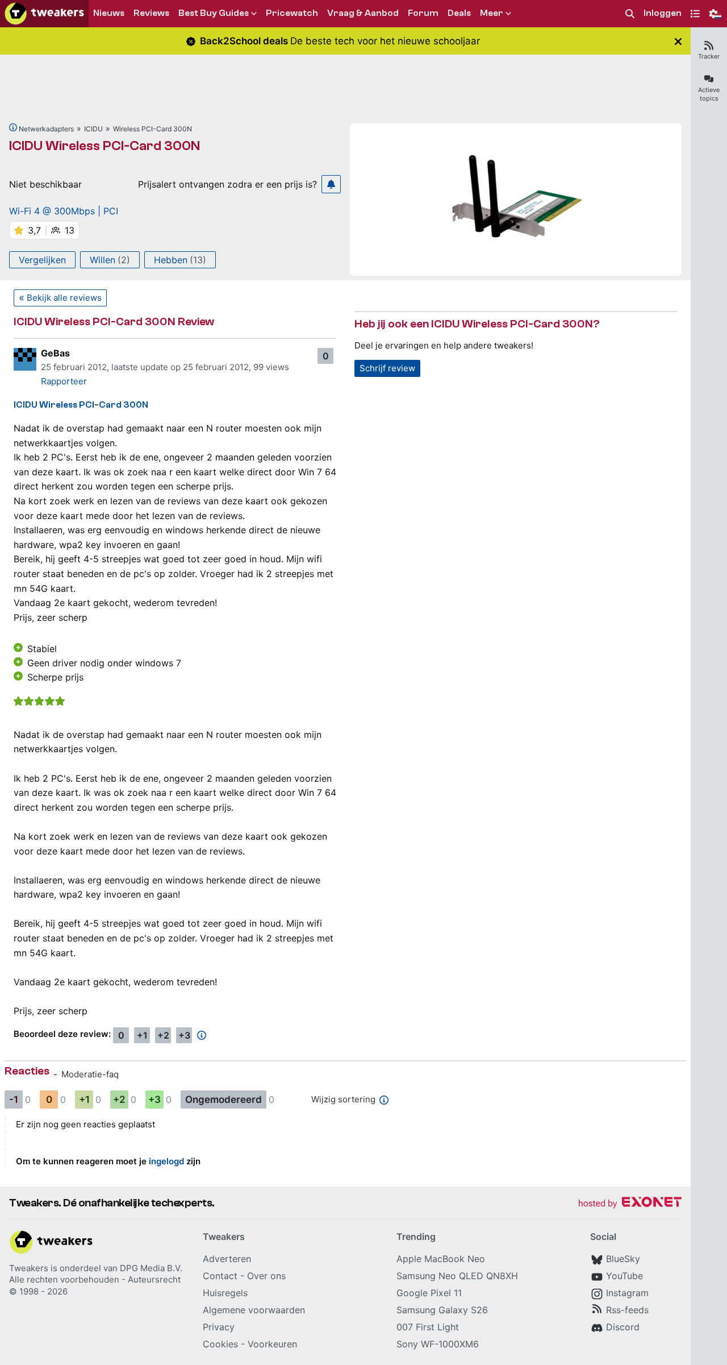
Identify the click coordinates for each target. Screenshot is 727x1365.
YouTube (624, 1275)
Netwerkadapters (46, 129)
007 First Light (427, 1327)
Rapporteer (64, 381)
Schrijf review (387, 368)
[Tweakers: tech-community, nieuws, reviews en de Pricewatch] (44, 13)
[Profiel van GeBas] (25, 359)
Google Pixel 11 (429, 1292)
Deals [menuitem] (459, 13)
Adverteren (227, 1258)
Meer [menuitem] (491, 13)
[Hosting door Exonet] (630, 1203)
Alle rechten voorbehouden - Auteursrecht (95, 1279)
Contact (220, 1275)
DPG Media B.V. (151, 1268)
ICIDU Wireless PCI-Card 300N (104, 145)
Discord (623, 1327)
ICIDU (93, 129)
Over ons (266, 1275)
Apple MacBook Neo (440, 1258)
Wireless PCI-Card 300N (152, 129)
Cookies (220, 1344)
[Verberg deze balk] (678, 41)
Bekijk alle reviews (64, 297)
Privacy (219, 1327)
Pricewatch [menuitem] (292, 13)
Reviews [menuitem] (151, 13)
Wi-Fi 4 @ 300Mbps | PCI (63, 211)
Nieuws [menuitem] (108, 13)
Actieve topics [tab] (709, 94)
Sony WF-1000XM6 (437, 1344)
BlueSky (623, 1258)
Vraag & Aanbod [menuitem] (363, 13)
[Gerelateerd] (13, 127)
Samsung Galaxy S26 (442, 1310)
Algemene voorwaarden (254, 1310)
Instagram (627, 1292)
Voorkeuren (272, 1344)
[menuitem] (630, 14)
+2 (163, 1035)
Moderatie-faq (90, 1074)
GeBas (55, 353)
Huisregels (225, 1292)
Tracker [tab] (709, 56)
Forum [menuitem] (423, 13)
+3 (184, 1035)
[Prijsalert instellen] (331, 184)
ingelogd (166, 1161)
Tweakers (28, 1268)
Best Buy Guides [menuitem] (213, 13)
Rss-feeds (627, 1310)
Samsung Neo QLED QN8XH (457, 1275)
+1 (142, 1035)
